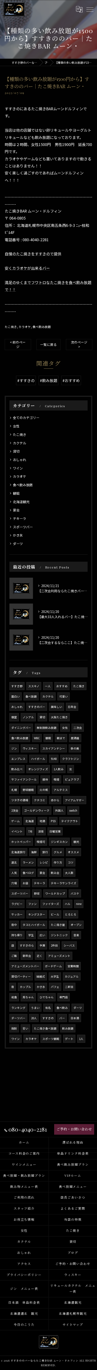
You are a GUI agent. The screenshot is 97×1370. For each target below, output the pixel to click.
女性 (16, 426)
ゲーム (15, 821)
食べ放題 (31, 696)
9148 (54, 759)
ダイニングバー (21, 728)
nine (78, 904)
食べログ (28, 873)
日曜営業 (55, 831)
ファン (32, 904)
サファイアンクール (24, 779)
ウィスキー (30, 748)
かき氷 (18, 535)
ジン (14, 748)
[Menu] (89, 9)
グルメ (58, 852)
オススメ (73, 852)
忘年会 (72, 707)
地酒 (42, 821)
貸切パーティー (21, 976)
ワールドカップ (55, 893)
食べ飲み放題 (41, 326)
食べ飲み (62, 1008)
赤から (55, 800)
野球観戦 (28, 790)
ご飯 (14, 956)
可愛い (63, 696)
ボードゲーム (53, 966)
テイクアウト (69, 821)
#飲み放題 (48, 380)
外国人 (59, 810)
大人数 (69, 873)
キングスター (36, 914)
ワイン (18, 468)
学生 (31, 935)
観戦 (16, 493)
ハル (67, 904)
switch (73, 810)
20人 (34, 1018)
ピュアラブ (72, 779)
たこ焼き (11, 326)
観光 (76, 842)
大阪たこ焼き (59, 717)
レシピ (44, 862)
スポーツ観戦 (50, 1039)
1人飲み (59, 769)
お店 (25, 883)
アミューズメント (59, 956)
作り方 (58, 862)
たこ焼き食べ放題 (45, 1028)
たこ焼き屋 (58, 925)
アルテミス (61, 790)
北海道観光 (21, 501)
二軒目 (69, 987)
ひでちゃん (47, 997)
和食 (14, 997)
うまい (35, 1008)
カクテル (19, 443)
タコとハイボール (34, 925)
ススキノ (33, 686)
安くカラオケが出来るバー (27, 268)
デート (69, 1039)
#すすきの (26, 380)
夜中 (14, 925)
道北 (14, 862)
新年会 (27, 956)
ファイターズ (50, 904)
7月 (30, 831)
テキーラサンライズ (63, 883)
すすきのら (27, 945)
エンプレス (18, 759)
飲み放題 (67, 1028)
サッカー (17, 914)
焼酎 (14, 1028)
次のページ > (79, 344)
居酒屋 (75, 738)
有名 (48, 1008)
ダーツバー (18, 1018)
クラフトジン (70, 759)
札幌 (14, 790)
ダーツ (18, 543)
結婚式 (40, 976)
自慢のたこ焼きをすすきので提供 (33, 254)
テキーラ (19, 518)
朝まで (61, 738)
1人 (81, 1039)
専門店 (63, 997)
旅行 (45, 852)
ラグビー (17, 904)
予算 (42, 945)
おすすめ (62, 686)
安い (25, 1028)
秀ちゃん (28, 997)
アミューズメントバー (25, 966)
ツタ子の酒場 (19, 800)
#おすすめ (71, 380)
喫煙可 (41, 842)
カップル (25, 987)
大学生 (55, 976)
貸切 (16, 451)
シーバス (69, 945)
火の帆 (44, 790)
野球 (37, 893)
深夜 (41, 831)
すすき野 (17, 686)
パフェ (55, 987)
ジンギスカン (59, 842)
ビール (55, 914)
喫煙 (56, 779)
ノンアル (28, 717)
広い (42, 935)
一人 (48, 686)
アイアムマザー (74, 800)
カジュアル (72, 976)
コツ (70, 862)
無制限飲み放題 (47, 728)
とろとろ (70, 914)
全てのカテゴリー (26, 417)
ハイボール (38, 759)
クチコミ (39, 800)
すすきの (48, 1018)
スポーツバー (23, 527)
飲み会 (55, 873)
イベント (17, 831)
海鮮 (34, 852)
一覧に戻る (48, 344)
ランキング (18, 1008)
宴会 (16, 510)
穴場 (14, 883)
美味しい (56, 707)
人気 (14, 873)
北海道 (29, 821)
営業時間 (73, 966)
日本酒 (75, 1018)
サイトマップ (73, 1325)
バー (62, 1018)
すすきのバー (36, 707)
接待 (45, 779)
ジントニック (59, 935)
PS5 (53, 821)
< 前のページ (18, 344)
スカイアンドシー (53, 748)
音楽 (76, 935)
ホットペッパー (21, 842)
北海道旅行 (18, 852)
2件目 (54, 945)
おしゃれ (19, 459)
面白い (15, 696)
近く (39, 956)
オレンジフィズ (38, 769)
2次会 (14, 810)
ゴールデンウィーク (36, 810)
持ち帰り (17, 935)
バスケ (75, 893)
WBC (37, 738)
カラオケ (25, 326)
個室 (14, 717)
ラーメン (28, 862)
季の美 (75, 748)
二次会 (77, 728)
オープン (76, 925)
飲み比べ (17, 769)
